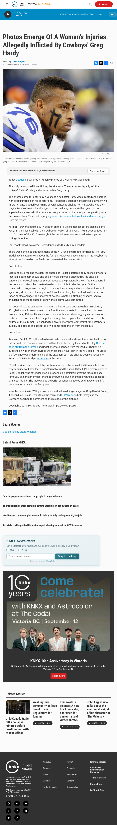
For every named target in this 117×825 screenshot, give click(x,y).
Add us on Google (98, 171)
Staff (45, 774)
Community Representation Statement (97, 770)
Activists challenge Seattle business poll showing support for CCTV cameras (42, 525)
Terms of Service (98, 778)
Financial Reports (98, 762)
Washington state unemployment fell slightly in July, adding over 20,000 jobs (42, 515)
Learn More (58, 675)
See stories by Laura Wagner (19, 431)
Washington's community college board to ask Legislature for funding (45, 709)
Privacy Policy (51, 561)
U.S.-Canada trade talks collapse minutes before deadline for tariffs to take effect (17, 726)
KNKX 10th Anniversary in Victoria (58, 661)
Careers (70, 781)
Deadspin (21, 179)
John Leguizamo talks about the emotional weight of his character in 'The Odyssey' (98, 709)
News (24, 550)
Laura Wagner (18, 61)
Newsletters (72, 774)
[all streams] (113, 14)
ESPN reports (69, 395)
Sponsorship (72, 787)
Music (12, 550)
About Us (47, 762)
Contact (46, 768)
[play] (8, 14)
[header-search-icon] (90, 4)
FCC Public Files (97, 790)
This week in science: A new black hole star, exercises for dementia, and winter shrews (69, 711)
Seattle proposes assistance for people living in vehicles (32, 496)
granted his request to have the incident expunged (78, 216)
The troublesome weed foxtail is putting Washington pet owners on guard (41, 505)
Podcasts (71, 768)
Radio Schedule (50, 787)
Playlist (70, 762)
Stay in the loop (67, 556)
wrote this (43, 358)
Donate (105, 4)
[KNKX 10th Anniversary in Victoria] (58, 613)
